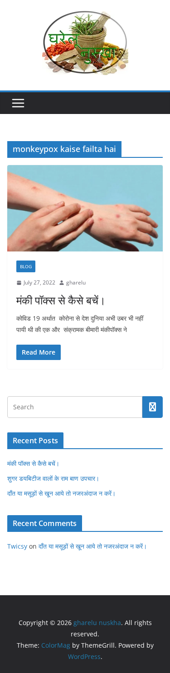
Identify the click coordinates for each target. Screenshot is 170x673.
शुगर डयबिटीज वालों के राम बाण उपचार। (53, 478)
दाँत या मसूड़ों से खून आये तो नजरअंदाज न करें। (61, 493)
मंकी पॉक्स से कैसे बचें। (61, 300)
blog (26, 266)
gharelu (76, 282)
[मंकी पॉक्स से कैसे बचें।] (85, 208)
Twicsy (17, 546)
